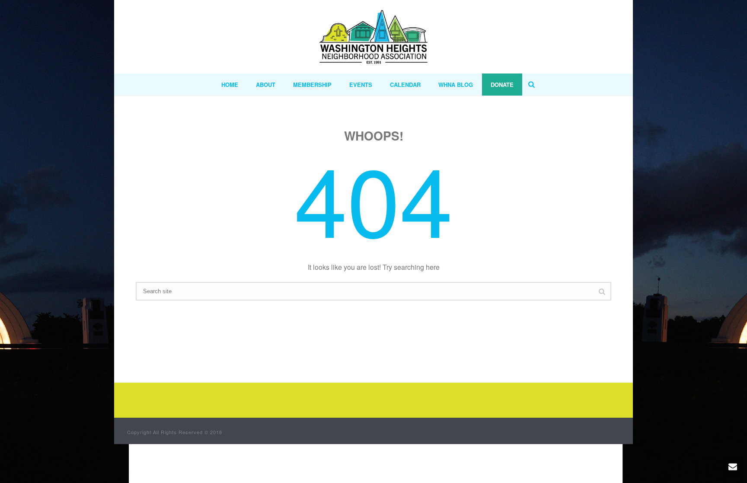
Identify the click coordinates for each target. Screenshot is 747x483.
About (265, 84)
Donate (502, 84)
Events (360, 84)
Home (229, 84)
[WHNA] (373, 37)
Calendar (405, 84)
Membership (312, 84)
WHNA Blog (455, 84)
